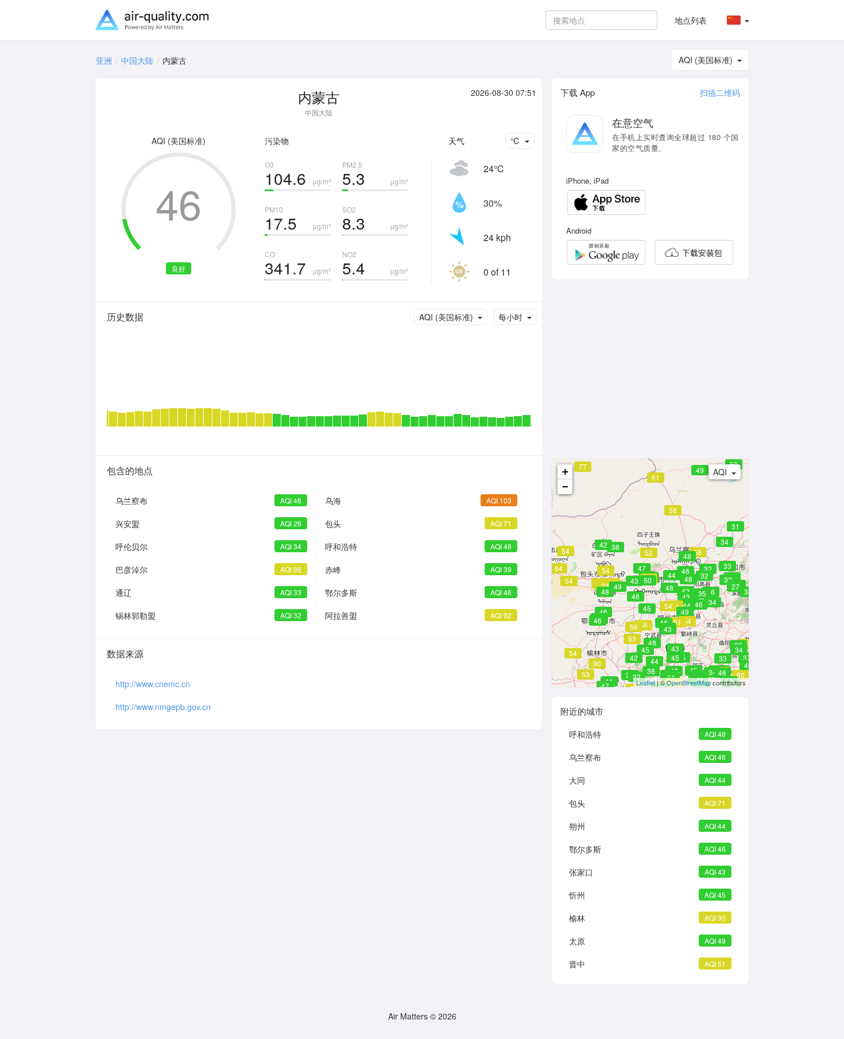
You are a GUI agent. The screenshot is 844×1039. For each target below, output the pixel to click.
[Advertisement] (650, 369)
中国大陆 (137, 60)
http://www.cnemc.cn (152, 683)
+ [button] (565, 472)
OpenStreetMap (689, 682)
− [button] (565, 486)
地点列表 (691, 20)
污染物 (277, 140)
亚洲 (104, 60)
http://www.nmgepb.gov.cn (163, 706)
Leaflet (645, 682)
